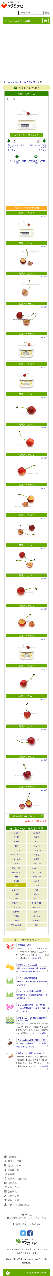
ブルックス (16, 907)
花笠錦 (36, 894)
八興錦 (16, 894)
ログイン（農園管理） (19, 1204)
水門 (16, 876)
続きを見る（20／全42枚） (25, 816)
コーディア (16, 850)
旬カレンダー (14, 1165)
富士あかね (16, 903)
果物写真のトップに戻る (36, 161)
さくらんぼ (29, 82)
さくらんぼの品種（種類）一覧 (31, 1039)
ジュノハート (37, 868)
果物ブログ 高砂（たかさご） (31, 1053)
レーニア (16, 929)
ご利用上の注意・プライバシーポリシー (28, 1219)
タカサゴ (11, 150)
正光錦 (16, 881)
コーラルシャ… (37, 850)
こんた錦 (36, 846)
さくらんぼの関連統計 (27, 978)
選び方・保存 (14, 1161)
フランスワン (37, 903)
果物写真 (17, 82)
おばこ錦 (36, 832)
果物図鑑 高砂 (24, 944)
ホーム (6, 82)
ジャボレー (37, 863)
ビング (36, 898)
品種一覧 (12, 1191)
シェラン (16, 863)
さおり (36, 854)
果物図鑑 (12, 1156)
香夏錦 (36, 837)
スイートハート (37, 876)
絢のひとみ (16, 872)
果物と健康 (13, 1200)
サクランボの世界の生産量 (29, 991)
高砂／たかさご (26, 213)
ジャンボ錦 (16, 868)
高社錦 (16, 841)
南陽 (36, 889)
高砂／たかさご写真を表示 (16, 146)
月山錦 (16, 837)
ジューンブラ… (37, 872)
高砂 (16, 885)
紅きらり (36, 907)
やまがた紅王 (16, 925)
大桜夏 (36, 885)
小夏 (16, 846)
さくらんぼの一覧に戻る (17, 161)
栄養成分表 (13, 1169)
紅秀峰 (36, 911)
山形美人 (36, 920)
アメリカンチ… (16, 832)
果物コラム (13, 1187)
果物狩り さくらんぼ (27, 964)
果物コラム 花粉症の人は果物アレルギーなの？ (32, 1018)
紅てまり (36, 916)
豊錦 (36, 925)
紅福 (36, 841)
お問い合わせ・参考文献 (28, 1224)
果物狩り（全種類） (18, 1178)
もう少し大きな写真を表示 (26, 135)
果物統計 (12, 1174)
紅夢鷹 (16, 920)
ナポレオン (16, 889)
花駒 (16, 898)
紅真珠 (16, 916)
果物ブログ (13, 1195)
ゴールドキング (16, 854)
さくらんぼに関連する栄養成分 (31, 1004)
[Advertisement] (26, 52)
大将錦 (36, 881)
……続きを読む (35, 958)
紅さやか (16, 911)
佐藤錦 (36, 859)
